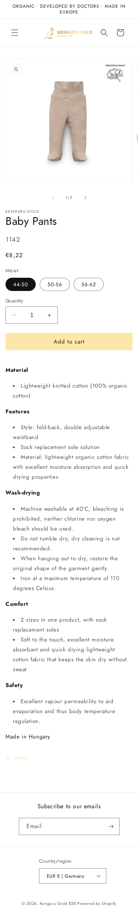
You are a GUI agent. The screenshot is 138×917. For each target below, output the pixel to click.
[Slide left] (53, 198)
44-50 (20, 284)
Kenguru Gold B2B (58, 903)
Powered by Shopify (96, 903)
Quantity (14, 300)
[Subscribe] (111, 826)
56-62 (88, 284)
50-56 (54, 284)
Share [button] (21, 757)
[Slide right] (85, 198)
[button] (15, 33)
